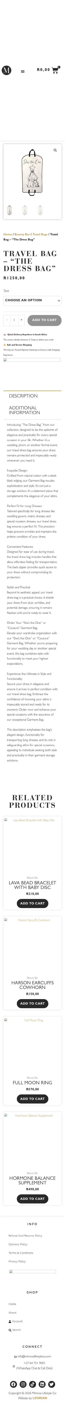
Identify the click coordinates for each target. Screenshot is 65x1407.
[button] (23, 71)
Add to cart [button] (32, 903)
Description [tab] (23, 396)
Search (16, 1330)
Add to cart (44, 320)
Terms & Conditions (21, 1253)
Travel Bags (39, 234)
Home (7, 234)
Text (6, 291)
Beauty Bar (22, 234)
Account (17, 1321)
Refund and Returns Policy (25, 1236)
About (12, 1313)
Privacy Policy (17, 1261)
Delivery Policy (18, 1244)
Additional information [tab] (24, 411)
